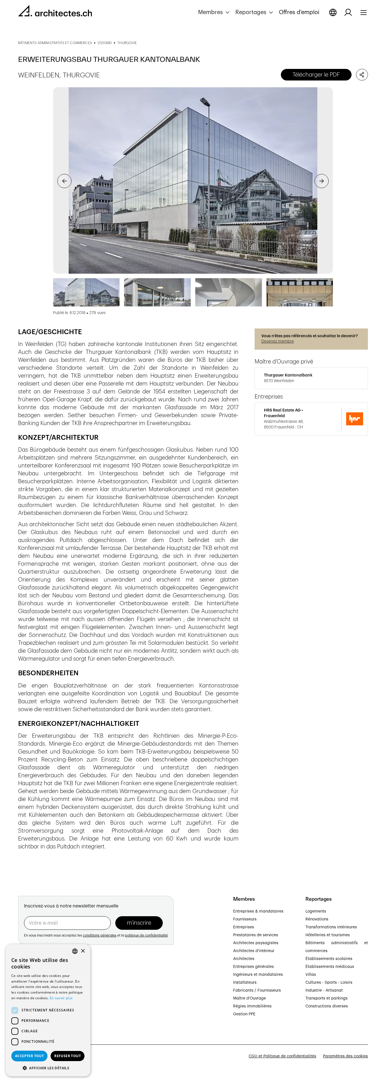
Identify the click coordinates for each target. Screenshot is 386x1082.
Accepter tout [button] (29, 1055)
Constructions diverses (326, 1006)
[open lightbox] (193, 180)
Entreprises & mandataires (258, 911)
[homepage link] (55, 12)
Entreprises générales (253, 967)
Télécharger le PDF (316, 75)
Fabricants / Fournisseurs (257, 990)
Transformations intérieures (331, 927)
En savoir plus (61, 998)
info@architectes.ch (37, 1014)
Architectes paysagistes (255, 943)
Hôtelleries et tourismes (327, 935)
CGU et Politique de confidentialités (282, 1056)
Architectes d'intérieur (253, 951)
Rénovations (316, 919)
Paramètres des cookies (345, 1056)
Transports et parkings (326, 998)
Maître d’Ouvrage (249, 998)
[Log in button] (348, 12)
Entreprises (243, 927)
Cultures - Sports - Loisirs (328, 983)
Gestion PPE (244, 1014)
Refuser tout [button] (67, 1055)
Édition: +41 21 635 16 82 (41, 1001)
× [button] (83, 951)
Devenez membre (277, 341)
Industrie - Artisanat (324, 990)
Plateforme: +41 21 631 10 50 (45, 1008)
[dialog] (48, 1010)
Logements (315, 911)
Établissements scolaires (328, 959)
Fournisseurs (245, 919)
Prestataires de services (255, 935)
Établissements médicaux (329, 967)
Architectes (243, 959)
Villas (310, 975)
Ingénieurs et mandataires (258, 975)
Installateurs (245, 983)
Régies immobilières (252, 1006)
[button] (214, 12)
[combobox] (75, 951)
